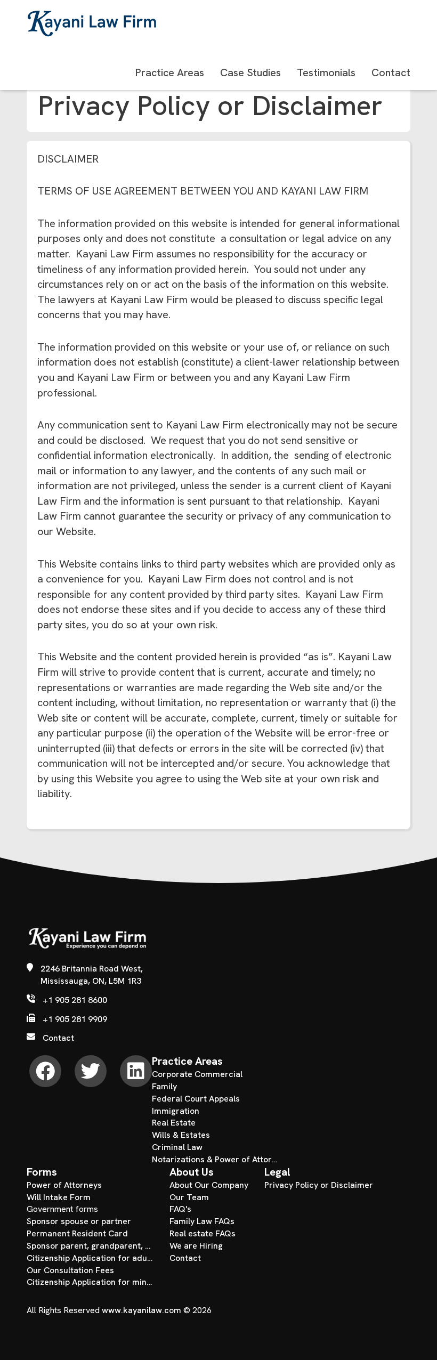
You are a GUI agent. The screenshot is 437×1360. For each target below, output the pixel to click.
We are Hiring (196, 1245)
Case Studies (250, 72)
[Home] (87, 943)
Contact (390, 72)
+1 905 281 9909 (75, 1019)
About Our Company (208, 1185)
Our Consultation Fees (70, 1270)
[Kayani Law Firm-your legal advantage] (93, 23)
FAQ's (180, 1209)
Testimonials (326, 72)
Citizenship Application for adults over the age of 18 (90, 1258)
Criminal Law (177, 1147)
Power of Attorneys (64, 1185)
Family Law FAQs (201, 1221)
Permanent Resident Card (77, 1233)
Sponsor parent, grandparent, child (90, 1245)
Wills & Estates (181, 1134)
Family (164, 1086)
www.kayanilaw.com (141, 1310)
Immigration (175, 1110)
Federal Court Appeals (196, 1098)
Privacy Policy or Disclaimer (318, 1185)
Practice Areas (169, 72)
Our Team (189, 1197)
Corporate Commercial (197, 1074)
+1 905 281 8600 (75, 1000)
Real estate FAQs (202, 1233)
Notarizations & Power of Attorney (215, 1159)
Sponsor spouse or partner (79, 1221)
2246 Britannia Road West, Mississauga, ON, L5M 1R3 (92, 974)
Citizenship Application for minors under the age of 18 (90, 1282)
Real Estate (174, 1122)
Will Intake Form (59, 1197)
